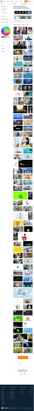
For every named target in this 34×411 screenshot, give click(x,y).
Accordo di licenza (12, 389)
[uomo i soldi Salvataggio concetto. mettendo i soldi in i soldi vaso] (25, 236)
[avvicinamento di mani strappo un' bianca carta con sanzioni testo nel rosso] (18, 284)
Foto (8, 1)
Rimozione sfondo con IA (3, 401)
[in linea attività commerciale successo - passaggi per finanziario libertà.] (18, 301)
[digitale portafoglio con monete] (27, 301)
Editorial (16, 1)
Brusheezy (3, 389)
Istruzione (2, 394)
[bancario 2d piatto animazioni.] (27, 202)
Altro (30, 395)
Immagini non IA (4, 13)
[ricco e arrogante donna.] (18, 37)
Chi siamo (21, 391)
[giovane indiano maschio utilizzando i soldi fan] (27, 176)
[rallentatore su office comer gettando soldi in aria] (18, 223)
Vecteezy (2, 390)
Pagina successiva (23, 357)
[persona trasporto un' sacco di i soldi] (27, 344)
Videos (12, 1)
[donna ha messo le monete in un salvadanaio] (18, 202)
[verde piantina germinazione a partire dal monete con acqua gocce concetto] (18, 150)
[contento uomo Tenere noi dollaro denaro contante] (27, 272)
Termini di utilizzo (24, 408)
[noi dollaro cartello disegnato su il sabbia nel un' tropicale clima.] (15, 88)
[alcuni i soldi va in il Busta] (27, 324)
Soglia (2, 41)
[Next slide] (31, 25)
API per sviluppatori (3, 396)
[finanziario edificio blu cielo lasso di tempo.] (27, 81)
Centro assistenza (23, 389)
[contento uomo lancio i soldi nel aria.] (18, 255)
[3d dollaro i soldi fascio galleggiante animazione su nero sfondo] (18, 312)
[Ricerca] (29, 3)
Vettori (4, 1)
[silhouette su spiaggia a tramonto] (30, 337)
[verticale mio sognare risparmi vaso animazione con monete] (15, 164)
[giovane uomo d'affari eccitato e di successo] (27, 249)
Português (31, 391)
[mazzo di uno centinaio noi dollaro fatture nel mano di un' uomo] (27, 122)
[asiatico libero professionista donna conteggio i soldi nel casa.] (18, 182)
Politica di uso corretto (29, 408)
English (31, 389)
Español (31, 390)
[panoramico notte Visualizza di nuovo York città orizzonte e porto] (18, 324)
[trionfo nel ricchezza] (20, 109)
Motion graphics (17, 24)
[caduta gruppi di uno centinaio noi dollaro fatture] (18, 229)
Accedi (30, 1)
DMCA (11, 390)
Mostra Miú (29, 17)
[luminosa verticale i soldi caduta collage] (15, 101)
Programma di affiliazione (12, 392)
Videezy (2, 391)
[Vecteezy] (1, 1)
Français (31, 394)
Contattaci (21, 390)
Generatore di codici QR (3, 403)
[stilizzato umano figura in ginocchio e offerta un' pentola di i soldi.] (20, 195)
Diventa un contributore (22, 393)
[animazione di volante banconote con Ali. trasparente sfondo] (18, 128)
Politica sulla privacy (30, 408)
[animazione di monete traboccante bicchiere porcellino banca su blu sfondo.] (18, 116)
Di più (20, 1)
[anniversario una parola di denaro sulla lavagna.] (27, 312)
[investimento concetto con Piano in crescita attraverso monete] (18, 58)
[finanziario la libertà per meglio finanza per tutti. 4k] (27, 284)
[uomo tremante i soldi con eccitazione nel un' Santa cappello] (27, 208)
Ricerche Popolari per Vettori (12, 394)
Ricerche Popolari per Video (12, 398)
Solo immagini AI (4, 12)
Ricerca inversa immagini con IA (3, 398)
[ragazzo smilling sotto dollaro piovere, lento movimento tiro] (18, 170)
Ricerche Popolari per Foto (12, 396)
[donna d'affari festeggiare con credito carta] (27, 267)
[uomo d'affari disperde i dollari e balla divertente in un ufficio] (18, 122)
